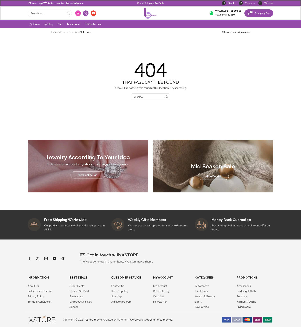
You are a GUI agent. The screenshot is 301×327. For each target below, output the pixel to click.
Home (54, 32)
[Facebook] (29, 258)
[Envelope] (93, 13)
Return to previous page (236, 32)
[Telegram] (62, 258)
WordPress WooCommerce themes (150, 319)
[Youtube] (54, 258)
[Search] (68, 13)
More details (213, 176)
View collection (87, 174)
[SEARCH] (167, 96)
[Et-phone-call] (85, 13)
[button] (228, 3)
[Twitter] (37, 258)
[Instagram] (78, 13)
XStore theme (93, 319)
